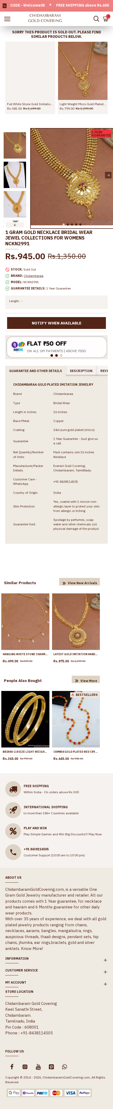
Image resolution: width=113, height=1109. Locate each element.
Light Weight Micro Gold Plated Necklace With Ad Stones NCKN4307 (83, 104)
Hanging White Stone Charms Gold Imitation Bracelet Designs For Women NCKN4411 (25, 654)
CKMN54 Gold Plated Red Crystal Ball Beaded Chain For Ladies (76, 752)
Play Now (95, 834)
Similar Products (20, 582)
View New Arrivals (82, 583)
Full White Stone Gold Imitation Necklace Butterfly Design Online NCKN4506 (30, 104)
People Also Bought (23, 680)
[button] (35, 175)
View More (88, 681)
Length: (14, 301)
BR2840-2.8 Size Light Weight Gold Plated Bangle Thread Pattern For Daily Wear (25, 752)
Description (81, 371)
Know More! (32, 948)
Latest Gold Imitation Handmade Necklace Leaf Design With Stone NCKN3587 (76, 654)
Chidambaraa (33, 276)
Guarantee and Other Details (35, 371)
